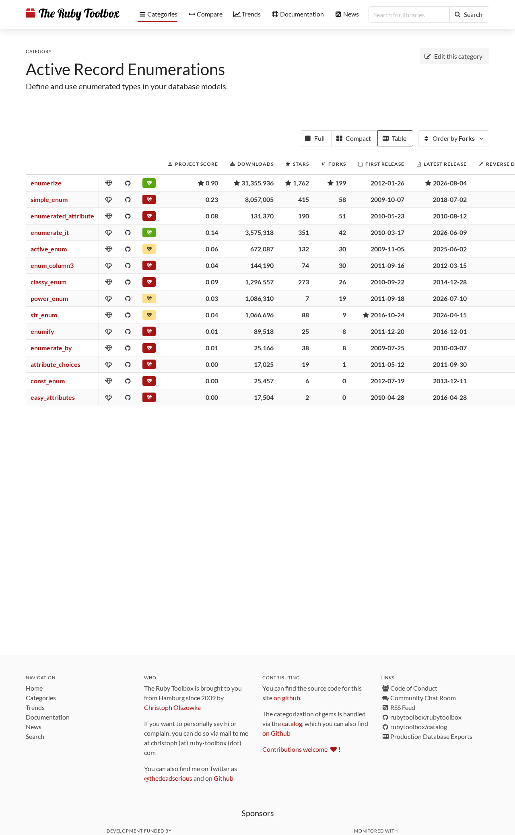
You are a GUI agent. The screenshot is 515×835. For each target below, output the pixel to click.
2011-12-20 (387, 331)
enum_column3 (52, 265)
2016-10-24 (387, 315)
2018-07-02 (450, 199)
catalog (292, 723)
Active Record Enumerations (125, 69)
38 (305, 348)
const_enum (48, 381)
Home (34, 688)
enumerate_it (50, 232)
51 (342, 216)
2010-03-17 (387, 232)
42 (342, 232)
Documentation (48, 717)
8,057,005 (259, 199)
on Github (276, 733)
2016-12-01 (450, 331)
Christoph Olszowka (172, 707)
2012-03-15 (450, 265)
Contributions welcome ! (301, 749)
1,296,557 (259, 282)
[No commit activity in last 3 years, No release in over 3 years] (149, 283)
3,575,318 (259, 232)
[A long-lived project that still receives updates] (149, 184)
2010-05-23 (387, 216)
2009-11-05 (387, 249)
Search (35, 736)
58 (342, 199)
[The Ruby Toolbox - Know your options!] (72, 14)
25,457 (264, 381)
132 (303, 249)
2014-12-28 (450, 282)
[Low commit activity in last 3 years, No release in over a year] (149, 250)
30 (342, 249)
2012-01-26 (387, 183)
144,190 (262, 265)
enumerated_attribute (62, 216)
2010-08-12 (450, 216)
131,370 (262, 216)
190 (303, 216)
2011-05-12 (387, 364)
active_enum (49, 249)
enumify (42, 331)
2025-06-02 (450, 249)
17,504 (264, 397)
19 (342, 298)
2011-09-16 (387, 265)
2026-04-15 (450, 315)
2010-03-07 (450, 348)
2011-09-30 (450, 364)
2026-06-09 (450, 232)
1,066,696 (259, 315)
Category (39, 51)
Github (223, 778)
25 (305, 331)
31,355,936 (257, 183)
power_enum (49, 298)
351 (303, 232)
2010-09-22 (387, 282)
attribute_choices (55, 364)
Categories (41, 697)
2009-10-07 (387, 199)
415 (303, 199)
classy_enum (48, 282)
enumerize (46, 183)
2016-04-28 (450, 397)
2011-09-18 (387, 298)
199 (340, 183)
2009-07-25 (387, 348)
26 (342, 282)
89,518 (264, 331)
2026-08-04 (450, 183)
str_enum (44, 315)
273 (303, 282)
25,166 (264, 348)
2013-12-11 (450, 381)
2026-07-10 (450, 298)
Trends (35, 707)
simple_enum (49, 199)
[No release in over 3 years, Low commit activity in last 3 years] (149, 201)
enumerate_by (51, 348)
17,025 (264, 364)
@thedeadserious (168, 778)
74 (305, 265)
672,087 (262, 249)
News (33, 726)
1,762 (301, 183)
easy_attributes (53, 397)
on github (287, 697)
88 (305, 315)
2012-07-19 (387, 381)
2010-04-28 (387, 397)
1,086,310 (259, 298)
